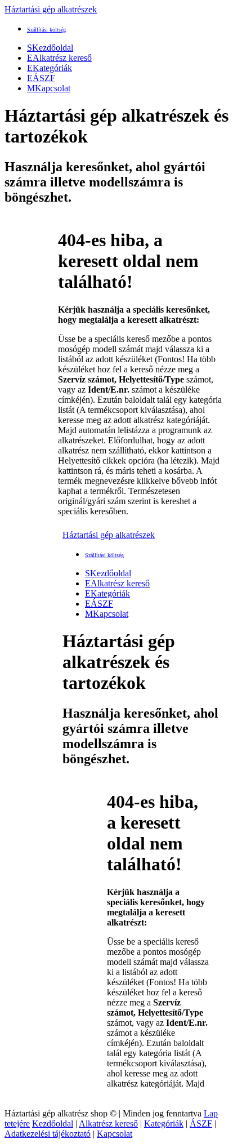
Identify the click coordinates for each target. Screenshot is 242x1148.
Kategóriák (49, 68)
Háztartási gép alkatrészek (51, 9)
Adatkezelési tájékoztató (48, 1133)
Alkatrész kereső (59, 58)
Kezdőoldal (50, 47)
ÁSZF (41, 78)
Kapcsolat (48, 88)
